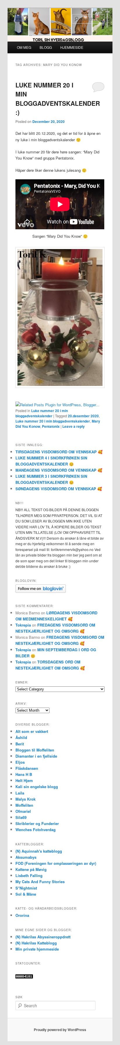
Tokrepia (23, 625)
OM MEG (24, 47)
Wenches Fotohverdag (35, 829)
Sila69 (21, 817)
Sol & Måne (25, 894)
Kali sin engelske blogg (36, 786)
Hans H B (23, 774)
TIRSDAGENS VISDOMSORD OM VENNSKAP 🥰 (59, 451)
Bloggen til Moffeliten (34, 750)
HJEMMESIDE (71, 47)
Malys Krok (25, 799)
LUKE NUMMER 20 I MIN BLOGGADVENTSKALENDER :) (57, 98)
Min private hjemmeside (37, 949)
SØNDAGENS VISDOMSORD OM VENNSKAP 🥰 (58, 488)
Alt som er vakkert (31, 731)
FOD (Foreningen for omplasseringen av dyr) (55, 863)
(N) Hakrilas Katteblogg (36, 943)
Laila (19, 793)
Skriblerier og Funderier (37, 823)
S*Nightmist (26, 888)
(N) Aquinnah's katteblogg (38, 851)
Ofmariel (23, 811)
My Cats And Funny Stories (40, 881)
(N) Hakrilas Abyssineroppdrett (42, 937)
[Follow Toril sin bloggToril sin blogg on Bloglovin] (40, 591)
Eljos (20, 762)
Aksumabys (25, 857)
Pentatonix (51, 426)
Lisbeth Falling (29, 875)
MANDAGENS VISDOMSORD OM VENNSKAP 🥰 (58, 470)
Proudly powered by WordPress (60, 1029)
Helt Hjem (24, 780)
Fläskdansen (26, 768)
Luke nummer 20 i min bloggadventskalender (41, 413)
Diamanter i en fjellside (36, 756)
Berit (19, 744)
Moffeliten (24, 805)
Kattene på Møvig (31, 869)
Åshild (21, 737)
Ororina (22, 915)
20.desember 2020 (83, 415)
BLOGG (46, 47)
